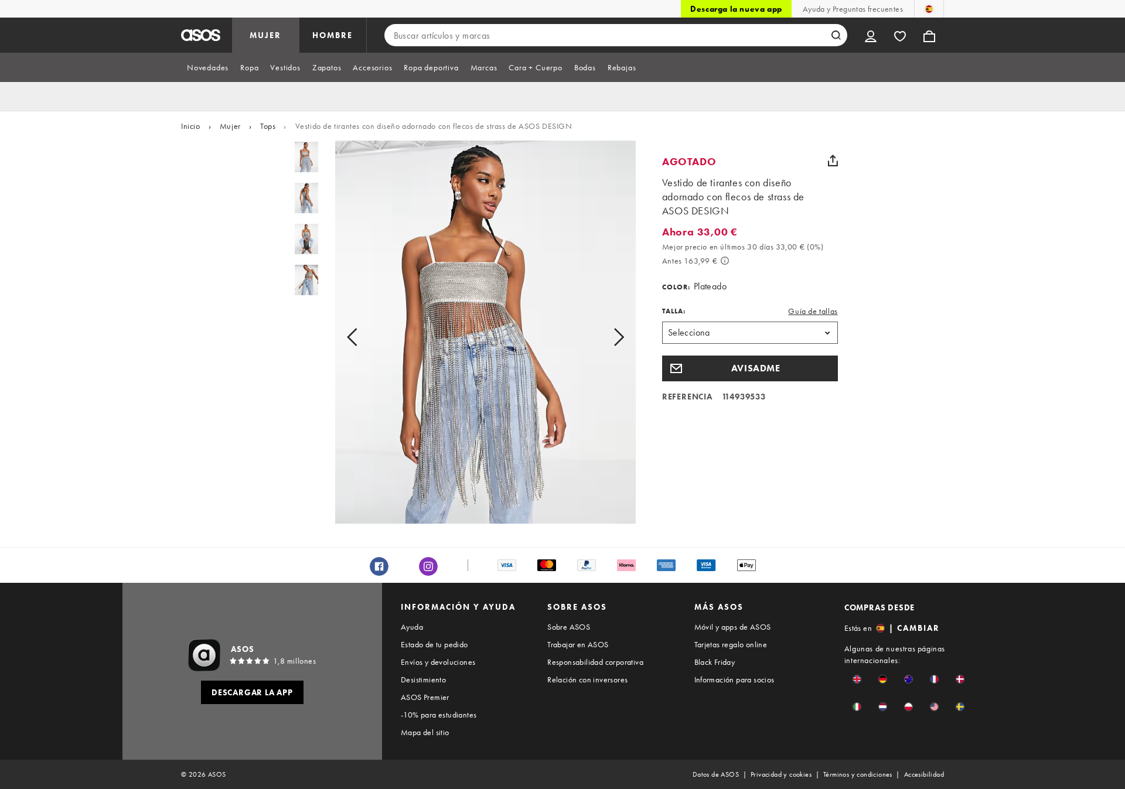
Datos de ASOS (716, 774)
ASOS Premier (425, 697)
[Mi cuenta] (870, 35)
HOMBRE (332, 35)
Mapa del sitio (425, 732)
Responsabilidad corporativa (595, 662)
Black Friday (714, 662)
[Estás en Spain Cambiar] (929, 9)
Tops (267, 126)
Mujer (230, 126)
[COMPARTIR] (833, 160)
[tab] (207, 67)
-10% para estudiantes (438, 714)
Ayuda (412, 626)
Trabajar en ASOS (577, 644)
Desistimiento (423, 679)
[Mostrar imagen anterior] (365, 336)
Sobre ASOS (568, 626)
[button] (750, 368)
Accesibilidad (924, 774)
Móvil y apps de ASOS (732, 626)
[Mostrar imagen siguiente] (605, 336)
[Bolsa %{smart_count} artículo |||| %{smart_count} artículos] (929, 35)
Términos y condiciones (857, 774)
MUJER (265, 35)
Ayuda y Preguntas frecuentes (853, 9)
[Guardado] (900, 35)
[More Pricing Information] (724, 260)
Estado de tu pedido (434, 644)
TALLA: (674, 311)
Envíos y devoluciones (438, 662)
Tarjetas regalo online (731, 644)
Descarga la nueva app (736, 9)
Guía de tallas (812, 311)
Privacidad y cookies (781, 774)
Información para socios (734, 679)
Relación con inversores (587, 679)
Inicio (190, 126)
